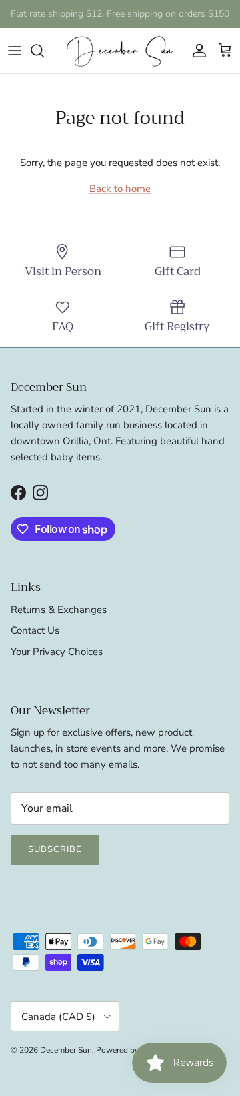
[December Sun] (120, 51)
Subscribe (55, 849)
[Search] (44, 50)
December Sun (66, 1050)
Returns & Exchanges (59, 609)
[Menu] (14, 50)
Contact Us (35, 630)
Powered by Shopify (132, 1050)
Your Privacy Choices (57, 651)
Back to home (120, 188)
